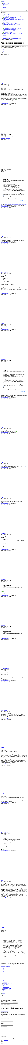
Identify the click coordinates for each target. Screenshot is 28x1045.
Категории (3, 12)
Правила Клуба (6, 980)
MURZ (2, 83)
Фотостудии (14, 29)
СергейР (2, 793)
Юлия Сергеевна (4, 168)
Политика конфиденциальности (10, 990)
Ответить (3, 103)
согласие (6, 1040)
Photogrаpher (3, 579)
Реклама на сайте (7, 988)
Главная (5, 35)
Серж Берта (3, 533)
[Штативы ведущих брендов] (14, 978)
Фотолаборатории (17, 28)
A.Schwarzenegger (5, 668)
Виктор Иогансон (5, 710)
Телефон (2, 1023)
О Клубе (5, 982)
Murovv (2, 427)
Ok (1, 1043)
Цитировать (7, 103)
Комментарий (4, 1026)
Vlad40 (2, 880)
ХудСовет (5, 984)
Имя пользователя (5, 1018)
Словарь (10, 32)
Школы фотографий (18, 30)
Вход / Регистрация (7, 983)
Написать (3, 1036)
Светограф (3, 359)
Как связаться (6, 985)
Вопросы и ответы (17, 33)
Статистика (6, 987)
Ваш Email (3, 1020)
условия (25, 1038)
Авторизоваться (4, 1011)
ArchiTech (3, 133)
